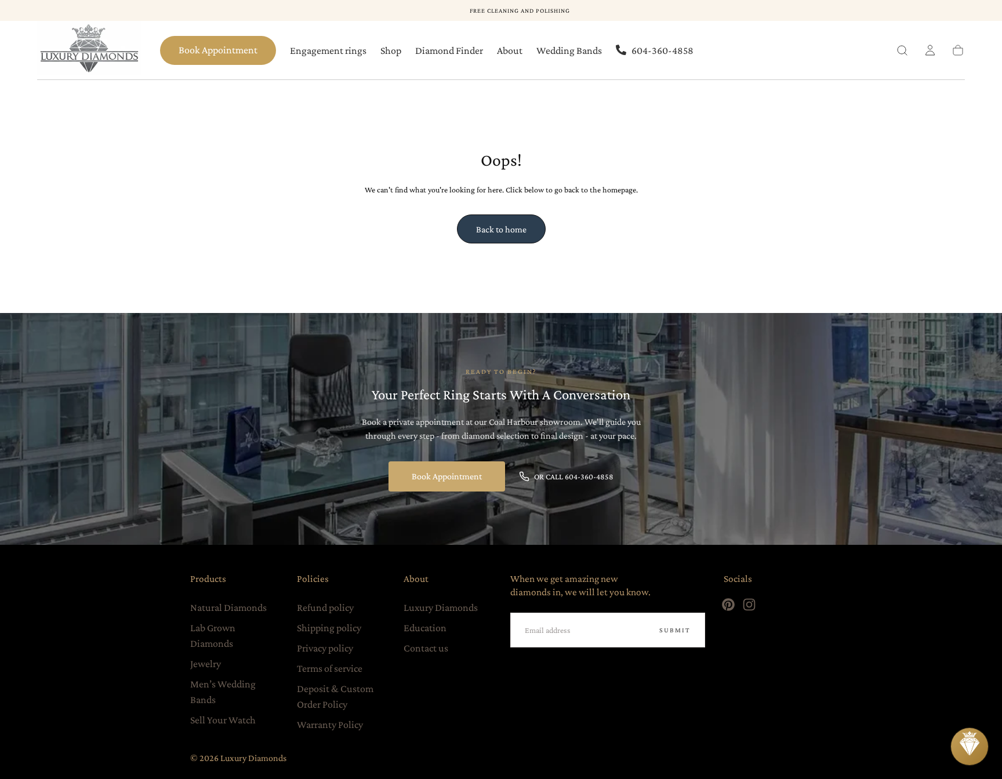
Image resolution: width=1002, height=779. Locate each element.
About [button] (509, 50)
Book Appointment (218, 50)
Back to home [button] (501, 229)
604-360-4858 (662, 50)
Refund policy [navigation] (325, 607)
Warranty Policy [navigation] (330, 724)
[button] (902, 50)
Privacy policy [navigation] (325, 648)
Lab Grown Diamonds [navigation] (212, 635)
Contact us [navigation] (426, 648)
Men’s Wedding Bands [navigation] (223, 691)
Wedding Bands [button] (569, 50)
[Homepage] (89, 50)
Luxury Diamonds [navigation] (441, 607)
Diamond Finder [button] (449, 50)
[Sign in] (930, 50)
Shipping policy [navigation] (329, 628)
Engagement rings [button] (328, 50)
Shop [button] (390, 50)
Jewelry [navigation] (205, 663)
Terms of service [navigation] (329, 668)
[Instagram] (749, 604)
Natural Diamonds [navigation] (228, 607)
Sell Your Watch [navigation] (223, 720)
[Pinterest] (728, 604)
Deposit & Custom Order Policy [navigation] (335, 696)
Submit (675, 630)
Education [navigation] (425, 628)
